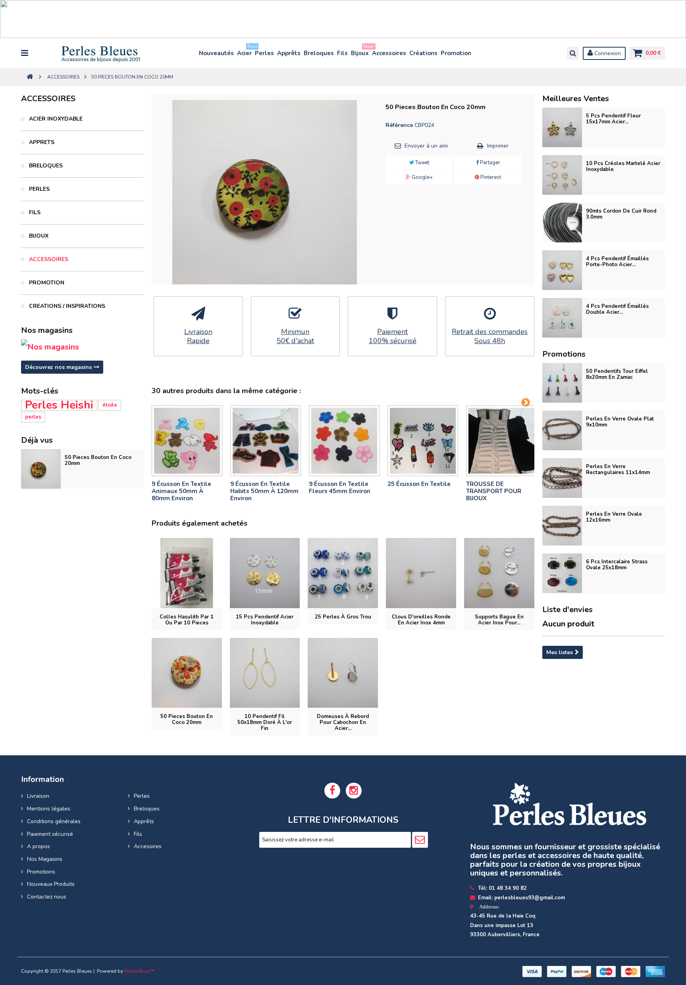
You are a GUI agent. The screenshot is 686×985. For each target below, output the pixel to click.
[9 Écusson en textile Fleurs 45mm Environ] (344, 440)
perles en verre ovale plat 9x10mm (620, 421)
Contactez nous (46, 897)
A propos (38, 846)
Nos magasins (47, 330)
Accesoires (148, 846)
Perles (264, 53)
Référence (399, 125)
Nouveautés (216, 53)
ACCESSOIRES (47, 259)
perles (33, 416)
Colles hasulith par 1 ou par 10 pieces (187, 619)
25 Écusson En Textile (419, 484)
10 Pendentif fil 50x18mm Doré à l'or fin (264, 722)
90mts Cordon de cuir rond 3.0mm (621, 214)
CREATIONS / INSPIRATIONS (66, 306)
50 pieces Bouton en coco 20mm (98, 460)
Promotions (41, 872)
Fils (342, 53)
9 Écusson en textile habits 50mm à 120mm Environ (264, 491)
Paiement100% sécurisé (392, 336)
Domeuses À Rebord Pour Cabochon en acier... (343, 722)
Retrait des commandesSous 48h (490, 336)
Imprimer (498, 146)
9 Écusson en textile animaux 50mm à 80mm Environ (181, 491)
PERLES (38, 189)
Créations (423, 53)
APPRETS (40, 142)
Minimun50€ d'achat (295, 336)
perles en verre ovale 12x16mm (614, 517)
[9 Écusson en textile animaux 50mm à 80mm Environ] (187, 440)
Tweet (421, 162)
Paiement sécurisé (50, 834)
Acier (244, 51)
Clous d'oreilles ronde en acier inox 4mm (421, 619)
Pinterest (490, 177)
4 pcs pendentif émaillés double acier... (617, 309)
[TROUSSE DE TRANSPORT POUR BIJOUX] (501, 440)
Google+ (421, 177)
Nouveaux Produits (51, 884)
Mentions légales (48, 808)
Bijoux (360, 51)
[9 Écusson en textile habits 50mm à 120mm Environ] (265, 440)
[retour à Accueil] (30, 77)
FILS (33, 212)
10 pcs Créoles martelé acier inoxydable (623, 166)
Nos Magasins (44, 859)
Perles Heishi (59, 405)
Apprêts (289, 53)
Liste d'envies (567, 609)
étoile (109, 405)
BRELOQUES (45, 165)
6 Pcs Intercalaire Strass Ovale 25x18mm (616, 564)
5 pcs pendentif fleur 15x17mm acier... (613, 118)
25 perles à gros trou (343, 616)
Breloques (319, 53)
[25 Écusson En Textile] (422, 440)
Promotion (456, 53)
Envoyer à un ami (426, 146)
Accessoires (389, 53)
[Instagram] (354, 791)
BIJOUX (37, 236)
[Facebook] (332, 791)
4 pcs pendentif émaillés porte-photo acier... (617, 261)
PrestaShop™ (139, 971)
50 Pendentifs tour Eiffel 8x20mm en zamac (617, 374)
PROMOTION (45, 282)
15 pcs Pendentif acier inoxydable (264, 619)
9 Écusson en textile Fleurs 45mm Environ (339, 487)
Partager (489, 162)
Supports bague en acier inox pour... (499, 619)
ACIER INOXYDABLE (55, 119)
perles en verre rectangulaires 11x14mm (618, 469)
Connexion (607, 53)
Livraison (38, 796)
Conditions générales (54, 821)
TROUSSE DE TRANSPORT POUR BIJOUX (493, 491)
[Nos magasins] (82, 347)
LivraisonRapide (198, 336)
